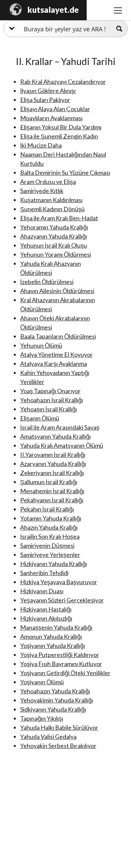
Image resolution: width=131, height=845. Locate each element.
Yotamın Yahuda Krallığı (50, 518)
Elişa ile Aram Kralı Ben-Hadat (59, 218)
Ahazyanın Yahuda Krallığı (53, 236)
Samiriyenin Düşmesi (47, 545)
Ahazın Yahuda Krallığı (49, 527)
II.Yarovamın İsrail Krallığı (52, 454)
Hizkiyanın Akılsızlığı (46, 618)
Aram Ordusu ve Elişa (48, 181)
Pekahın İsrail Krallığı (47, 509)
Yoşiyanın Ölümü (42, 682)
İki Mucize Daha (41, 145)
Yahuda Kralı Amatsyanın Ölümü (61, 445)
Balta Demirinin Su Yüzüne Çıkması (65, 172)
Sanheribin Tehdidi (44, 572)
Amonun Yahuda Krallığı (51, 636)
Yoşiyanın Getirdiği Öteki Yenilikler (65, 673)
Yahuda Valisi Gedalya (48, 736)
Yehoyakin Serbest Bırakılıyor (58, 745)
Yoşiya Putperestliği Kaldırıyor (59, 654)
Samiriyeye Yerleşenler (50, 554)
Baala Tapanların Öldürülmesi (58, 336)
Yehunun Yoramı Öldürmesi (55, 254)
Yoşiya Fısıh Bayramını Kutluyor (61, 663)
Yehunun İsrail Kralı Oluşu (53, 245)
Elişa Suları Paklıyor (45, 99)
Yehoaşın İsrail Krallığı (48, 409)
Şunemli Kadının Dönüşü (52, 209)
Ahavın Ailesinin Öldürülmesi (57, 290)
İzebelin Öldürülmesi (47, 281)
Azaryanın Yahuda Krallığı (53, 463)
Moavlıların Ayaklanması (51, 118)
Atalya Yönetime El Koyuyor (56, 354)
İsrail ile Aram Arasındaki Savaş (59, 427)
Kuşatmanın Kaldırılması (51, 200)
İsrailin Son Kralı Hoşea (50, 536)
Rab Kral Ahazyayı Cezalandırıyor (63, 81)
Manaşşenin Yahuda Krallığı (56, 627)
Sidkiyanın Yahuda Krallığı (53, 709)
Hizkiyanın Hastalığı (46, 609)
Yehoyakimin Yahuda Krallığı (56, 700)
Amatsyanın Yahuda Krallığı (55, 436)
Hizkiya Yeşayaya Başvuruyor (58, 582)
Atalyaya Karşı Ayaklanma (53, 363)
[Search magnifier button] (119, 28)
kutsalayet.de (53, 9)
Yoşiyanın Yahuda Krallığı (52, 645)
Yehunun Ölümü (41, 345)
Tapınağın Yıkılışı (41, 718)
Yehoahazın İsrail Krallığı (51, 400)
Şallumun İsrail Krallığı (48, 482)
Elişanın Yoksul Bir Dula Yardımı (60, 127)
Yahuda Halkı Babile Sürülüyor (59, 727)
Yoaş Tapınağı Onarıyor (50, 391)
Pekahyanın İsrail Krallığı (51, 500)
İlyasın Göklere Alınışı (48, 90)
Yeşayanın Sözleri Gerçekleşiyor (62, 600)
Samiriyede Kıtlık (41, 190)
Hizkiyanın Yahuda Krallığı (53, 563)
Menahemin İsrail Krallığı (52, 491)
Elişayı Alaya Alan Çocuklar (55, 109)
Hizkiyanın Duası (41, 591)
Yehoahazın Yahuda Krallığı (55, 691)
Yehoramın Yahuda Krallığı (54, 227)
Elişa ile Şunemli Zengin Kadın (59, 136)
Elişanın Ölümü (39, 418)
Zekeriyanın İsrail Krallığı (52, 472)
